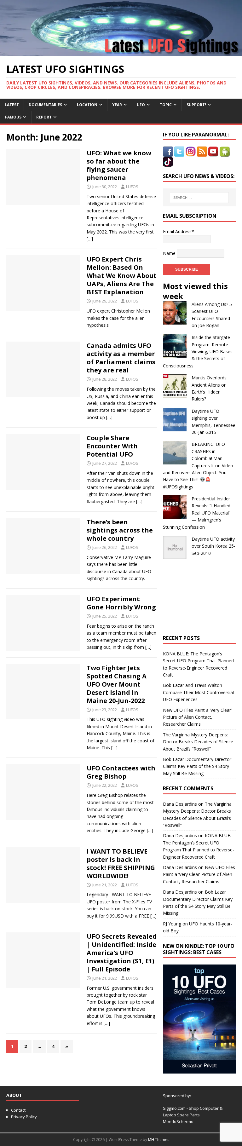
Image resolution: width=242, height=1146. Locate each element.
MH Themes (158, 1139)
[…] (90, 239)
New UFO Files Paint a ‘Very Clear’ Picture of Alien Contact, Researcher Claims (197, 717)
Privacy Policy (24, 1117)
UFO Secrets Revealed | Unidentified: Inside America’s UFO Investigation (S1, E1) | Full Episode (122, 952)
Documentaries (45, 104)
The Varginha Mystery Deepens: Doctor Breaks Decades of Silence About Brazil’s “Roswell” (198, 742)
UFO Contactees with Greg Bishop (121, 772)
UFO (141, 104)
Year (117, 104)
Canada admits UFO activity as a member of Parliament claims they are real (121, 357)
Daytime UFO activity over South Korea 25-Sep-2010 (213, 546)
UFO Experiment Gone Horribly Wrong (121, 603)
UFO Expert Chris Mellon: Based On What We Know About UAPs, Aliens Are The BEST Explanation (122, 275)
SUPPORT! (196, 104)
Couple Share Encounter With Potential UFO (112, 446)
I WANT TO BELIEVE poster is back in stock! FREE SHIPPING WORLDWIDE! (121, 863)
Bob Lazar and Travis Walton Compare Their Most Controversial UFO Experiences (198, 692)
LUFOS (132, 186)
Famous (13, 117)
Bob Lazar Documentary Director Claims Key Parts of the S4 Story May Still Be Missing (197, 766)
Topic (166, 104)
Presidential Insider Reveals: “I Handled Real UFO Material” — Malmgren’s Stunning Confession (196, 513)
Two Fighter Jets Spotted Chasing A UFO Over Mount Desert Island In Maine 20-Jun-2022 (117, 684)
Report (44, 117)
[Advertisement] (199, 597)
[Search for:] (199, 197)
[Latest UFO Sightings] (121, 52)
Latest (12, 104)
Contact (18, 1110)
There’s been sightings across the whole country (120, 530)
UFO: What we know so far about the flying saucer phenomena (119, 165)
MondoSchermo (178, 1121)
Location (87, 104)
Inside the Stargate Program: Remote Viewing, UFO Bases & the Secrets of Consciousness (198, 351)
